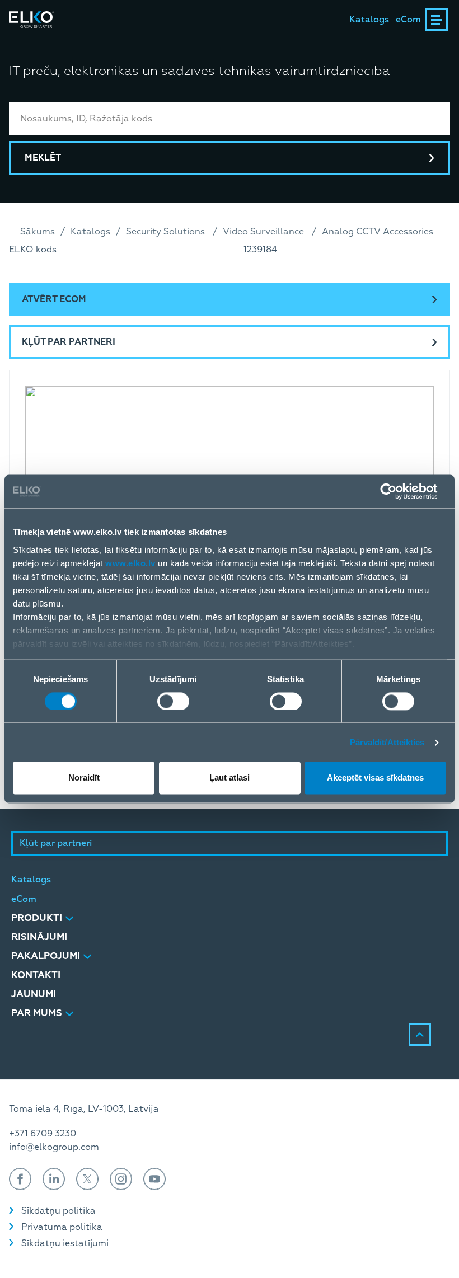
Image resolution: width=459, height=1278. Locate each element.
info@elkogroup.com (54, 1147)
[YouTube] (154, 1179)
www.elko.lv (130, 563)
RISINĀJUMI (39, 937)
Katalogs (369, 19)
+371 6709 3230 (42, 1133)
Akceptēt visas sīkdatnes (375, 778)
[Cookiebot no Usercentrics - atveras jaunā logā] (397, 491)
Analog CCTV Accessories (377, 231)
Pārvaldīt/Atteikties (387, 742)
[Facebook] (20, 1179)
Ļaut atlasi (229, 778)
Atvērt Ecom (54, 299)
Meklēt (43, 157)
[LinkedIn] (54, 1179)
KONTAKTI (35, 975)
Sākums (37, 231)
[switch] (173, 701)
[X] (87, 1179)
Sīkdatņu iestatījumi (65, 1243)
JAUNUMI (33, 994)
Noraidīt (84, 778)
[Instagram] (121, 1179)
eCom (408, 19)
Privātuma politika (61, 1227)
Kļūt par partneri (68, 341)
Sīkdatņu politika (58, 1210)
